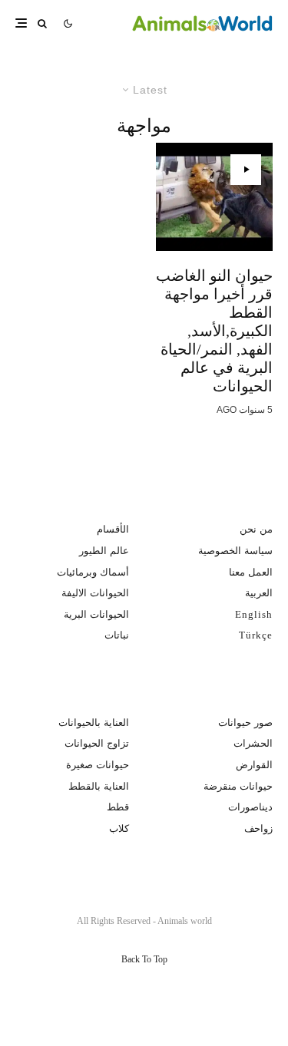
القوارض (254, 764)
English (254, 614)
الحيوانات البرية (96, 614)
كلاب (119, 828)
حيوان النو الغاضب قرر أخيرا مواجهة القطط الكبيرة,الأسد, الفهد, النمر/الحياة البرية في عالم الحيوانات (214, 330)
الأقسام (113, 529)
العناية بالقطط (98, 786)
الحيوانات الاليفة (95, 593)
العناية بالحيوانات (93, 722)
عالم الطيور (104, 550)
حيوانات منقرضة (238, 786)
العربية (259, 593)
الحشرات (253, 743)
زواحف (258, 828)
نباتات (116, 635)
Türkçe (256, 635)
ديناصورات (250, 807)
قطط (118, 807)
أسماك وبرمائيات (93, 572)
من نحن (256, 529)
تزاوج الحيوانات (97, 743)
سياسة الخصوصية (235, 550)
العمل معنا (251, 572)
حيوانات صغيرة (97, 764)
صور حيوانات (245, 722)
